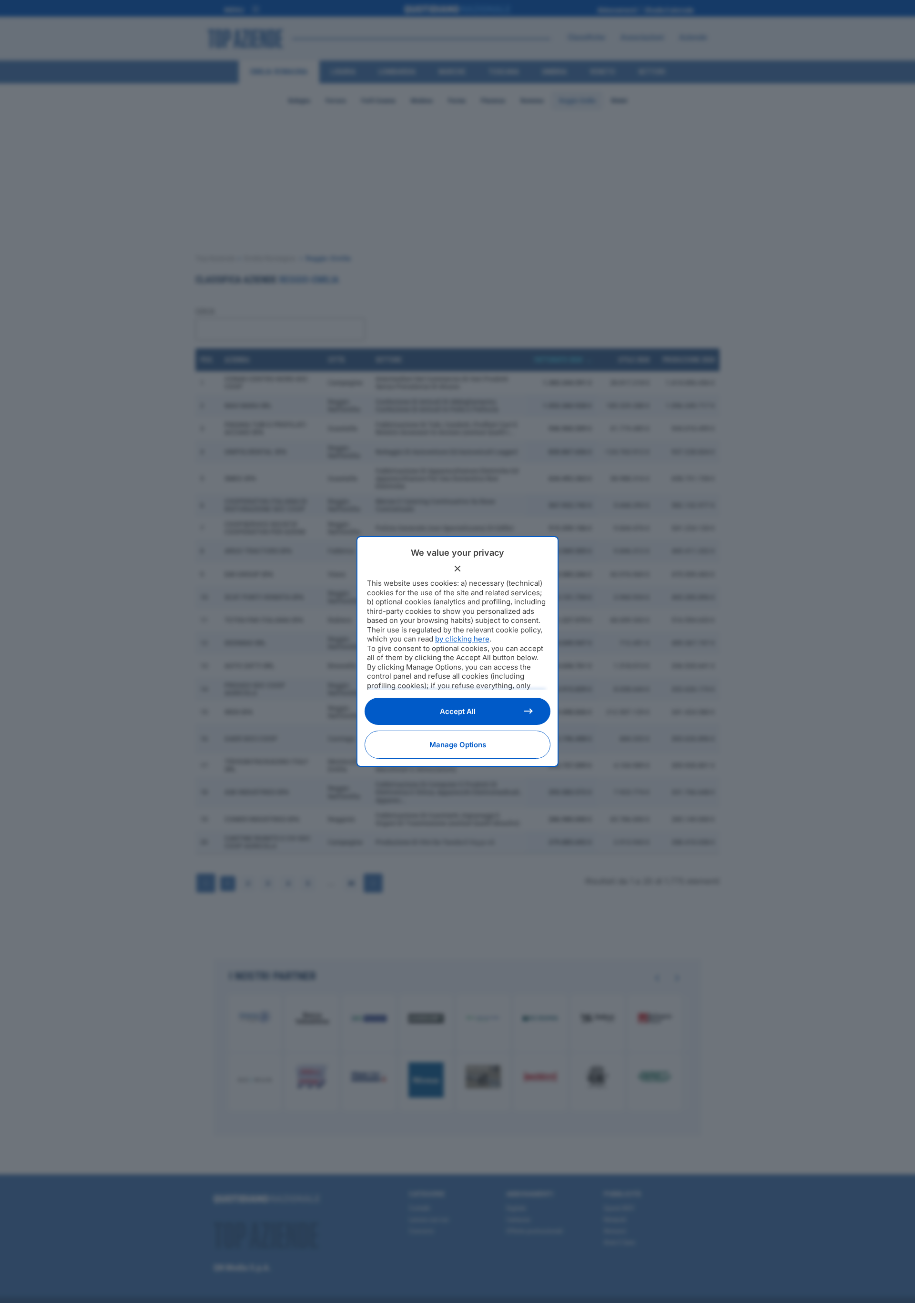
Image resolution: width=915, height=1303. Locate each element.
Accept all (458, 711)
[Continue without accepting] (457, 568)
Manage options (457, 744)
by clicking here (462, 638)
